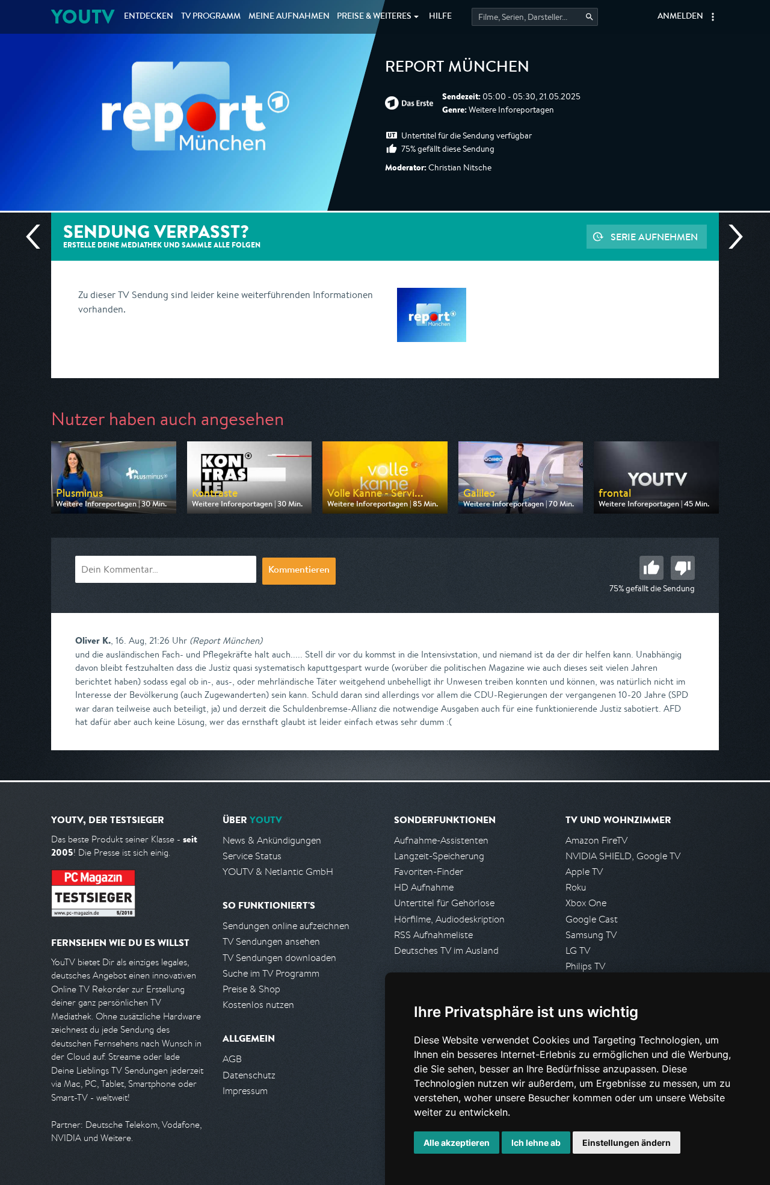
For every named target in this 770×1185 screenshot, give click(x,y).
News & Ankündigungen (272, 840)
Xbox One (585, 903)
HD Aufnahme (424, 887)
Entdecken (148, 17)
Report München (457, 68)
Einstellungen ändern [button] (626, 1142)
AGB (232, 1059)
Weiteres (374, 17)
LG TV (577, 950)
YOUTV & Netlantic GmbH (278, 871)
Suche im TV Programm (271, 973)
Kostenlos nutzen (258, 1004)
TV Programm (211, 17)
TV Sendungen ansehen (271, 941)
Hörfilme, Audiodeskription (449, 919)
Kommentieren (299, 571)
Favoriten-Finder (428, 871)
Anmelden (680, 17)
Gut (651, 568)
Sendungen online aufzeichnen (286, 925)
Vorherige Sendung (38, 237)
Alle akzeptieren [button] (457, 1142)
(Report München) (225, 640)
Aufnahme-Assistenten (441, 840)
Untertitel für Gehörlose (444, 903)
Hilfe (440, 17)
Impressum (245, 1090)
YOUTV (82, 16)
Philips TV (585, 966)
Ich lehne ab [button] (536, 1142)
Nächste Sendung (731, 237)
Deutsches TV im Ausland (446, 950)
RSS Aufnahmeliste (433, 934)
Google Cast (591, 919)
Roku (575, 887)
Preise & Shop (251, 989)
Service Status (252, 856)
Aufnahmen (289, 17)
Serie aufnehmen (654, 236)
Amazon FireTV (596, 840)
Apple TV (584, 871)
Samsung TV (591, 934)
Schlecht (683, 568)
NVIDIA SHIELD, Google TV (622, 856)
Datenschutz (249, 1075)
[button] (713, 17)
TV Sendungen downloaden (279, 957)
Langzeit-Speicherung (439, 856)
